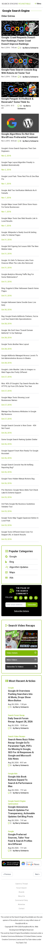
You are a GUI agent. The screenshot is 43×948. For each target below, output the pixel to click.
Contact (21, 908)
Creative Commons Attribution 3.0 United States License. (21, 936)
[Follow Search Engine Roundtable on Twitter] (21, 598)
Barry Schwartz (31, 48)
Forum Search (21, 888)
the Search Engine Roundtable (23, 917)
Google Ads (12, 774)
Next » (37, 874)
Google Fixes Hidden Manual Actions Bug (18, 479)
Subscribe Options (21, 611)
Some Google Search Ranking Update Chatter (19, 439)
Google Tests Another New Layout (15, 344)
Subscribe (32, 605)
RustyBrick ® (27, 927)
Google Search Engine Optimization (17, 802)
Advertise (21, 904)
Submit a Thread (21, 884)
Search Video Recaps (16, 736)
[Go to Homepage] (16, 3)
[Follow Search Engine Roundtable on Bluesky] (26, 598)
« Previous (7, 874)
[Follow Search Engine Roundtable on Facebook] (16, 598)
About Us (21, 896)
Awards (21, 892)
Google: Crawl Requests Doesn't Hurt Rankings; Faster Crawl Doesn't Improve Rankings (18, 40)
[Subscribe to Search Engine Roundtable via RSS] (36, 598)
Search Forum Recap (16, 715)
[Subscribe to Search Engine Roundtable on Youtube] (31, 598)
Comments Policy (21, 900)
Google (11, 688)
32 (20, 106)
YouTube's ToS (21, 943)
